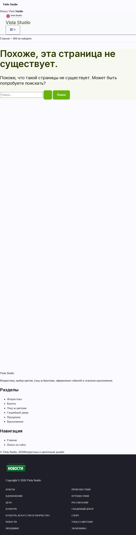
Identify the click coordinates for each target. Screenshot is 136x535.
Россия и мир (80, 502)
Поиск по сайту (16, 444)
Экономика (79, 528)
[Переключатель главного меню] (13, 30)
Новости (11, 522)
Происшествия (81, 489)
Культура (11, 509)
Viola (15, 11)
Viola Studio (18, 22)
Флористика (14, 399)
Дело (9, 502)
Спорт (75, 515)
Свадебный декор (17, 412)
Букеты (11, 403)
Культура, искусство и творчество (28, 515)
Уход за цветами (17, 408)
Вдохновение (15, 421)
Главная (12, 440)
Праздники (14, 417)
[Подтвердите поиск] (48, 95)
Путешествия (80, 496)
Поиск (4, 11)
